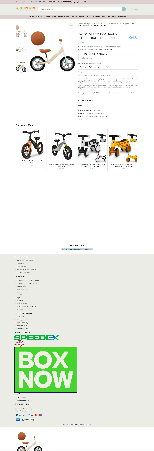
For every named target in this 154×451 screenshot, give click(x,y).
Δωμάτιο (19, 292)
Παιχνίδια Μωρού (97, 23)
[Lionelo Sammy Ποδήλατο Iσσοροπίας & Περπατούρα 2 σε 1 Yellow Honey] (123, 146)
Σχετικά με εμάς (21, 397)
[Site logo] (26, 9)
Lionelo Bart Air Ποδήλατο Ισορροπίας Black (31, 161)
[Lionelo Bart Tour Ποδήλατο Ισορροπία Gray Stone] (62, 146)
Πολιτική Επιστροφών (23, 328)
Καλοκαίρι (19, 295)
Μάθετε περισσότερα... (105, 49)
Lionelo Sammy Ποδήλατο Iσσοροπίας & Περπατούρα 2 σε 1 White (92, 165)
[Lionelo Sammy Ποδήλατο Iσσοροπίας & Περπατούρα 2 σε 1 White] (92, 146)
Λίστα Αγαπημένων (22, 320)
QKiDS (86, 116)
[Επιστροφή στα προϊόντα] (82, 30)
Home (80, 23)
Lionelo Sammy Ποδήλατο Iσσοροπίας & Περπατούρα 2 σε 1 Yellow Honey (122, 165)
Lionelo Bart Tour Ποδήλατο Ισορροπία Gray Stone (61, 165)
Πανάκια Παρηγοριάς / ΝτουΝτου (26, 306)
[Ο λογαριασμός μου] (137, 2)
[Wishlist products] (128, 9)
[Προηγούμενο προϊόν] (79, 30)
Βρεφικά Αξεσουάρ (22, 289)
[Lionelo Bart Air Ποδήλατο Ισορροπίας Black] (31, 144)
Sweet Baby (75, 424)
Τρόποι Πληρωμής (22, 325)
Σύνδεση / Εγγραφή (22, 317)
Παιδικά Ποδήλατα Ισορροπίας (120, 23)
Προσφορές (20, 309)
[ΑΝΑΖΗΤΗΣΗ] (124, 9)
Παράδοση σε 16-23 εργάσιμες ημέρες (28, 280)
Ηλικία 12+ (107, 23)
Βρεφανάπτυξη (21, 286)
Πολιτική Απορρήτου (23, 400)
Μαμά (18, 298)
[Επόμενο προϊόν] (84, 30)
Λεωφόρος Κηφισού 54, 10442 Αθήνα (35, 2)
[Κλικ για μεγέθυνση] (31, 76)
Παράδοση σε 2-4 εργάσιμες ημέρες (27, 283)
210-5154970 (51, 2)
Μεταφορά (20, 300)
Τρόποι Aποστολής (22, 323)
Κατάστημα (86, 23)
